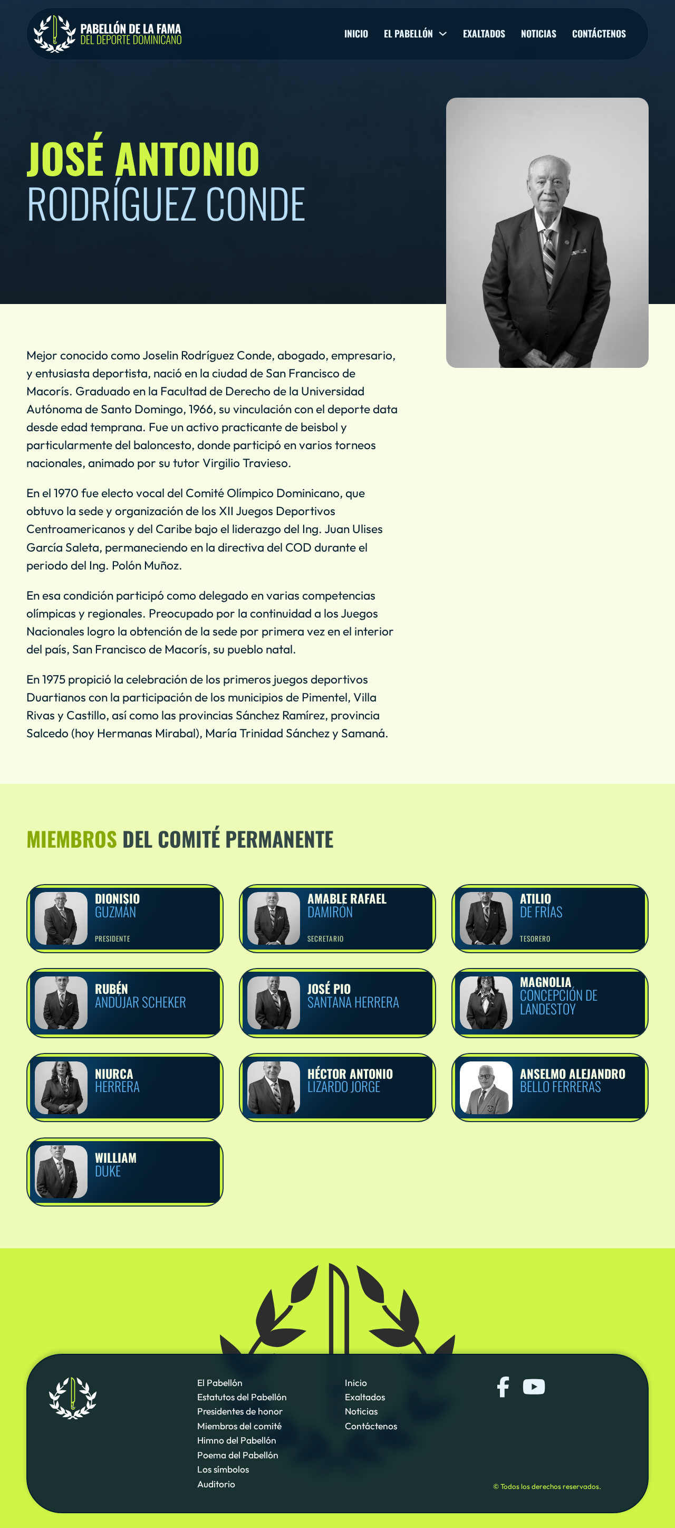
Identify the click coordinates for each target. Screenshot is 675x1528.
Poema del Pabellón (237, 1455)
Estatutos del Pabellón (242, 1397)
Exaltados (484, 33)
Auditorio (216, 1484)
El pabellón (408, 33)
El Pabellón (220, 1383)
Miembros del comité (239, 1426)
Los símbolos (223, 1469)
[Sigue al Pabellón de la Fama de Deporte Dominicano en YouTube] (533, 1387)
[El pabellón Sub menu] (442, 33)
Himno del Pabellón (236, 1440)
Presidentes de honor (240, 1411)
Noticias (538, 33)
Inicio (356, 33)
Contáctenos (599, 33)
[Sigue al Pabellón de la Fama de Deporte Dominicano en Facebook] (503, 1387)
